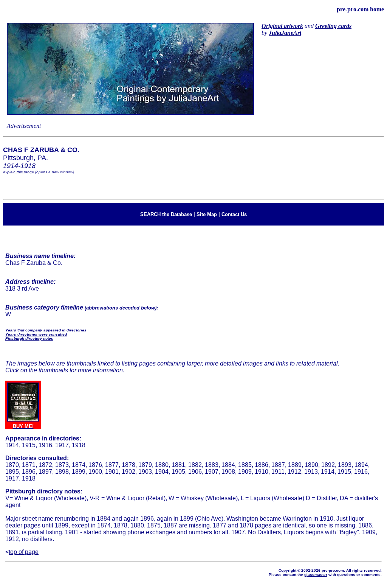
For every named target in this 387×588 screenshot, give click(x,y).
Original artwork (282, 26)
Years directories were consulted (36, 334)
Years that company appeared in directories (46, 330)
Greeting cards (333, 26)
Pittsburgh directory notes (29, 338)
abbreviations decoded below (120, 308)
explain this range (18, 172)
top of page (24, 552)
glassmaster (315, 574)
